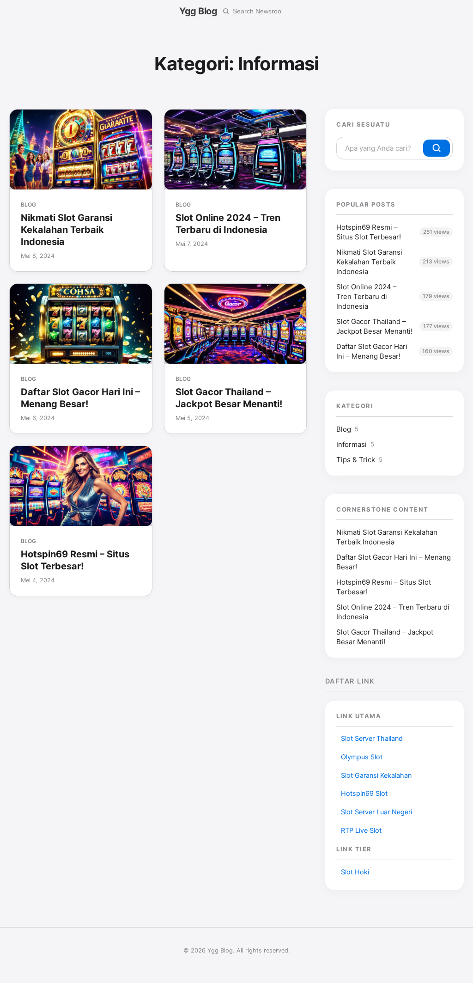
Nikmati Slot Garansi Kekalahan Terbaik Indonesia (66, 229)
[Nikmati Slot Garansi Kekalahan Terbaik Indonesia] (81, 149)
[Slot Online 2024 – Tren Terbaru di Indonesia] (235, 149)
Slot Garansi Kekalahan (376, 775)
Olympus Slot (361, 757)
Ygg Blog (198, 11)
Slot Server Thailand (372, 738)
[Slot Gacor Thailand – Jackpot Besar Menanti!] (235, 324)
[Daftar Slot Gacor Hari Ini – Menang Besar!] (81, 324)
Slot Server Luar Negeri (376, 812)
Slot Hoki (355, 872)
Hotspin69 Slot (364, 793)
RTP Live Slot (361, 830)
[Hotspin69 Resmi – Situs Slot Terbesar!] (81, 486)
